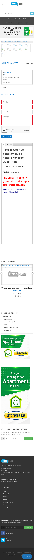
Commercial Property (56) (10, 327)
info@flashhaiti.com (11, 481)
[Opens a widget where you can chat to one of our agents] (27, 556)
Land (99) (5, 324)
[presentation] (3, 144)
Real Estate (7, 72)
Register (19, 23)
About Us (17, 19)
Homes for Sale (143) (9, 322)
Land (5, 75)
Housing (5, 499)
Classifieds (6, 494)
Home (10, 19)
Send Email (7, 136)
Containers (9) (7, 330)
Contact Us (10, 23)
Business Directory (8, 502)
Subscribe (28, 439)
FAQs (25, 19)
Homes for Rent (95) (9, 319)
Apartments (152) (8, 316)
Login (26, 23)
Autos (5, 496)
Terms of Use (12, 555)
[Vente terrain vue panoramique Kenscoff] (17, 42)
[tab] (3, 144)
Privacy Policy (22, 555)
